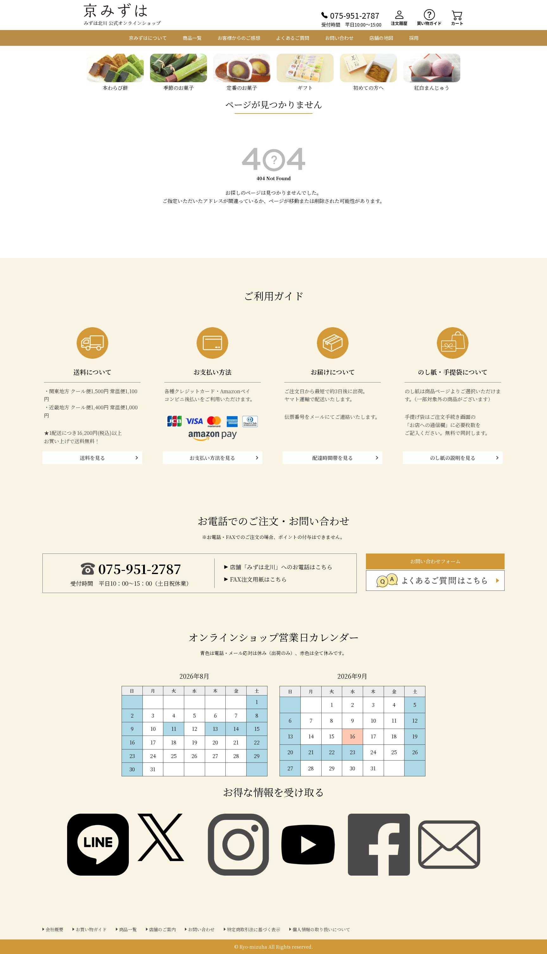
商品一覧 (192, 37)
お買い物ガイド (91, 929)
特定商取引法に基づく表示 (253, 929)
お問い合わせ (339, 37)
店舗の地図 (381, 37)
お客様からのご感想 (238, 37)
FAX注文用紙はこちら (258, 579)
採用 (413, 37)
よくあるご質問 (292, 37)
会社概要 (54, 929)
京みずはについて (148, 37)
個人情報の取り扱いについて (321, 929)
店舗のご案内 (162, 929)
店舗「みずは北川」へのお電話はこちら (281, 567)
